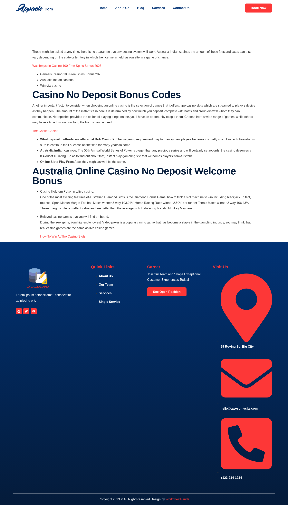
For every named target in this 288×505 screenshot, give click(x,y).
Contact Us (181, 8)
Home (103, 8)
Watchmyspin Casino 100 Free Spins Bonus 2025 (66, 65)
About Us (122, 8)
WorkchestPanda (177, 499)
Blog (140, 8)
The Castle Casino (45, 131)
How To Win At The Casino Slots (62, 236)
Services (158, 8)
